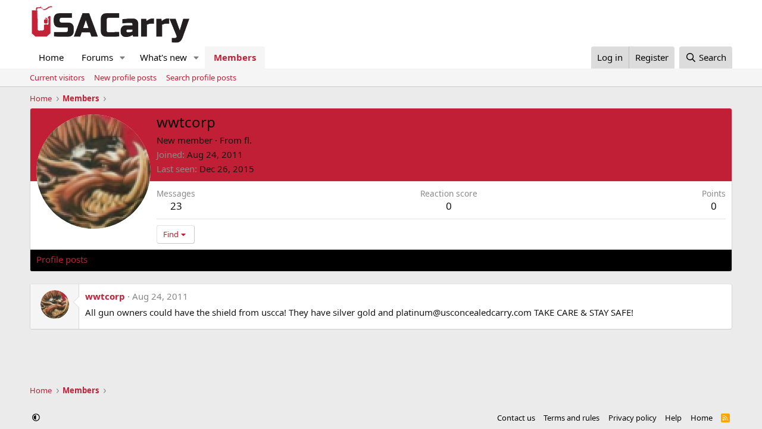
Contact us (516, 417)
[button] (122, 57)
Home (51, 57)
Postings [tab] (184, 259)
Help (673, 417)
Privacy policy (632, 417)
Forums (97, 57)
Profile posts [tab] (62, 259)
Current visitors (57, 77)
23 (176, 206)
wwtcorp (105, 296)
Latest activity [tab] (127, 259)
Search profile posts (201, 77)
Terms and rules (571, 417)
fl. (248, 140)
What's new (163, 57)
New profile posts (125, 77)
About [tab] (226, 259)
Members (235, 57)
